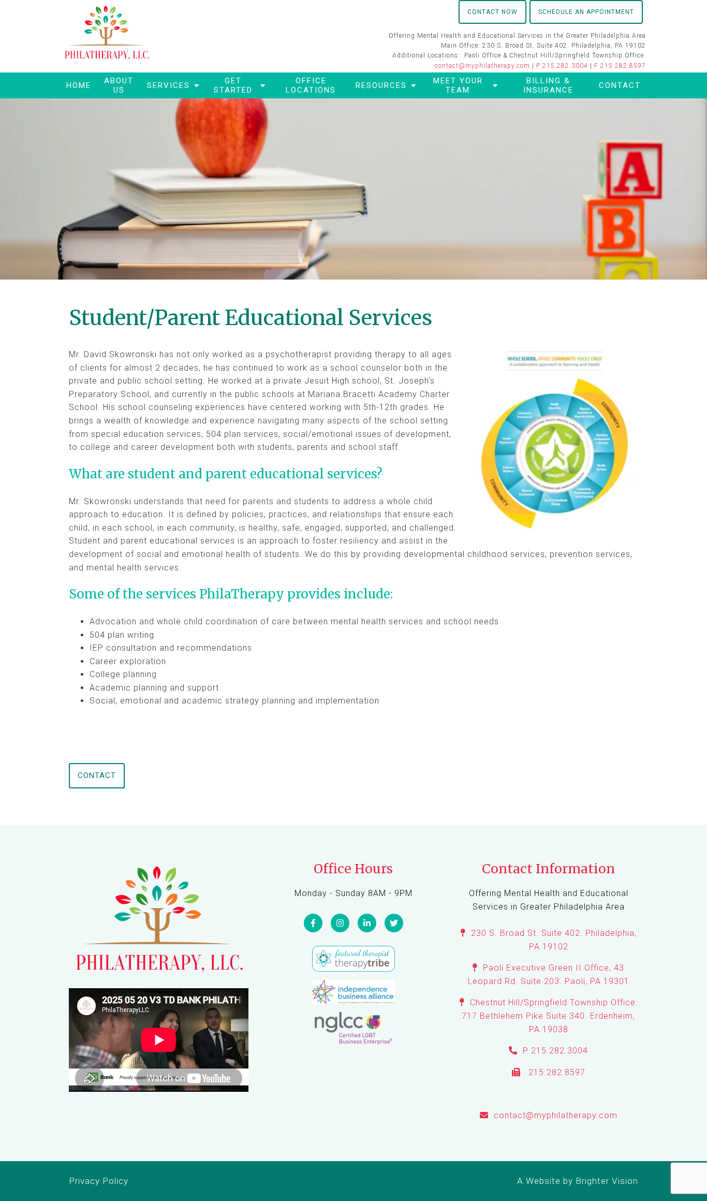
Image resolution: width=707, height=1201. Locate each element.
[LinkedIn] (367, 923)
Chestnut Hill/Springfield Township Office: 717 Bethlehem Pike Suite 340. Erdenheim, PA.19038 (549, 1016)
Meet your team (458, 85)
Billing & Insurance (548, 85)
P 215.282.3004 (562, 65)
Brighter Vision (607, 1181)
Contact (620, 85)
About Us (119, 85)
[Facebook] (313, 923)
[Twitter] (394, 923)
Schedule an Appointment (586, 12)
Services (168, 85)
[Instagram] (340, 923)
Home (78, 85)
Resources (381, 85)
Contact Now (492, 12)
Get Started (233, 85)
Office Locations (311, 85)
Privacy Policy (98, 1181)
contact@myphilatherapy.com (482, 65)
